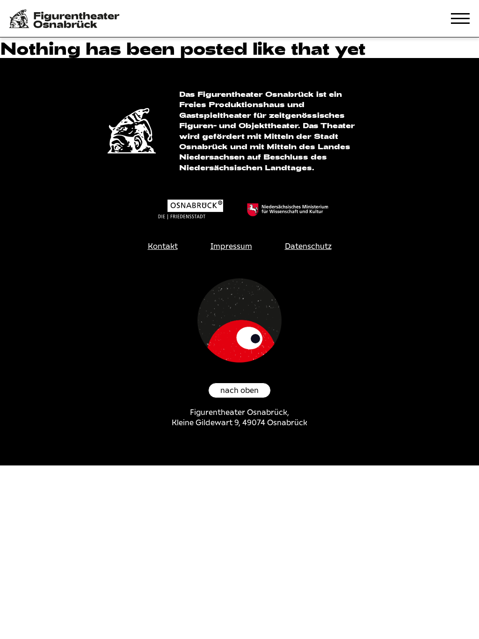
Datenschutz (308, 246)
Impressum (231, 246)
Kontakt (163, 246)
